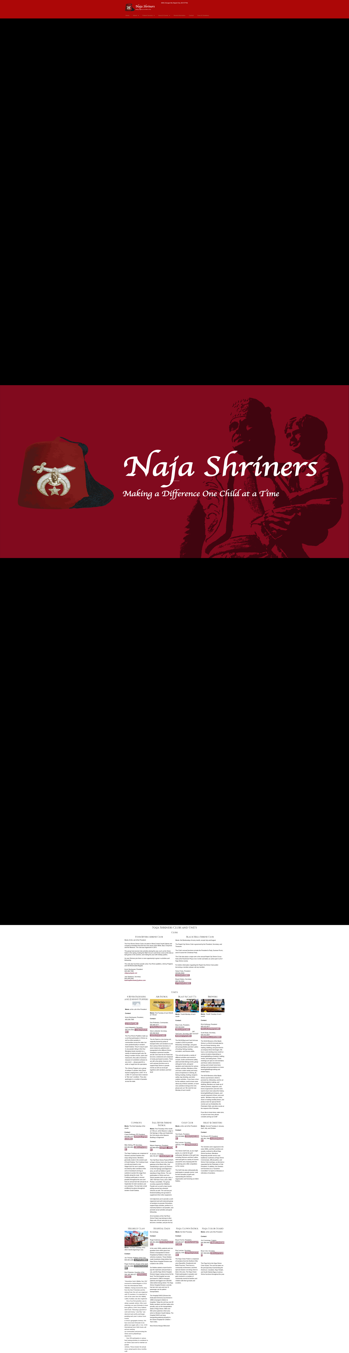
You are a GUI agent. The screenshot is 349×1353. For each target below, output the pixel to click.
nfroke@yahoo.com (182, 975)
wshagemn (163, 1147)
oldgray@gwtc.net (131, 1023)
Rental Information (179, 15)
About (135, 15)
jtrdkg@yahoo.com (141, 1260)
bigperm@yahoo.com (183, 983)
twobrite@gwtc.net (166, 1156)
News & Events (163, 15)
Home (127, 15)
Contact (191, 15)
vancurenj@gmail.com (183, 1036)
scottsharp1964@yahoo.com (211, 1037)
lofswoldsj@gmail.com (158, 1035)
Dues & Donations (203, 15)
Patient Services (147, 15)
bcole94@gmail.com (183, 1029)
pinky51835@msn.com (158, 1027)
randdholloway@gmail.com (210, 1028)
